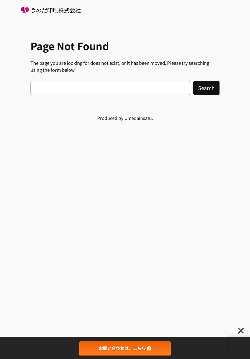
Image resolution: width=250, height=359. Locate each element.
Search (206, 88)
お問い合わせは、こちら (122, 348)
